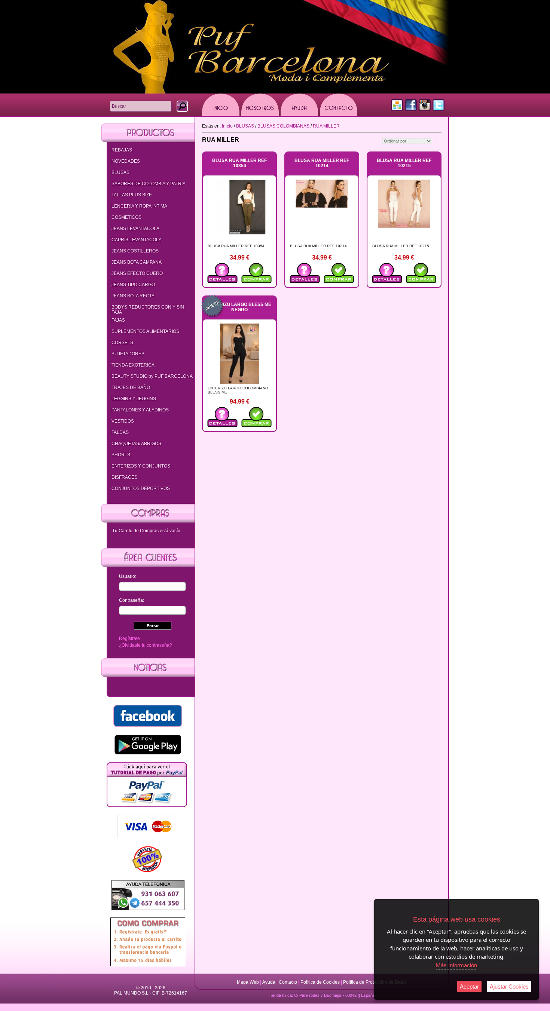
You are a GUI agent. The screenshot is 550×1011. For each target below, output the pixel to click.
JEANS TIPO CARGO (133, 284)
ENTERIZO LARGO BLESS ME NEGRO (239, 307)
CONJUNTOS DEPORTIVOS (140, 488)
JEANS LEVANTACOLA (135, 228)
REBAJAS (121, 150)
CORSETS (122, 342)
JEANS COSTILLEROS (135, 251)
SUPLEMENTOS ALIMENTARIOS (145, 331)
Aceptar (469, 986)
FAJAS (118, 320)
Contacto (288, 982)
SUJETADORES (127, 353)
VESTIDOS (122, 421)
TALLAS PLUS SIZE (131, 194)
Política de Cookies (320, 982)
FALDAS (120, 432)
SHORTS (120, 454)
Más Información (456, 965)
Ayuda (268, 982)
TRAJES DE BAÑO (130, 387)
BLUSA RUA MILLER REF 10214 (321, 163)
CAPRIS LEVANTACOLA (136, 239)
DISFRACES (124, 477)
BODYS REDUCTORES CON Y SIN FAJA (147, 309)
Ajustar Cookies (509, 986)
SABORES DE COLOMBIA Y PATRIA (148, 183)
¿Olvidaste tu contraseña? (145, 645)
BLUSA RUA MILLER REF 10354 (239, 163)
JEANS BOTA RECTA (133, 295)
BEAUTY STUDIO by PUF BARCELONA (152, 376)
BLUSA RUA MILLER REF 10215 (404, 163)
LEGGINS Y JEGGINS (133, 398)
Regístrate (129, 638)
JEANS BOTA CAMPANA (136, 262)
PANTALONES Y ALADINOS (140, 410)
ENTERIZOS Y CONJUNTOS (140, 466)
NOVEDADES (125, 161)
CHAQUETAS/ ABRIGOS (136, 443)
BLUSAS (120, 172)
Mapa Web (248, 982)
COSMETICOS (126, 217)
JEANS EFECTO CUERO (137, 273)
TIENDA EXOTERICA (133, 365)
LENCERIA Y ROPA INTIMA (139, 206)
